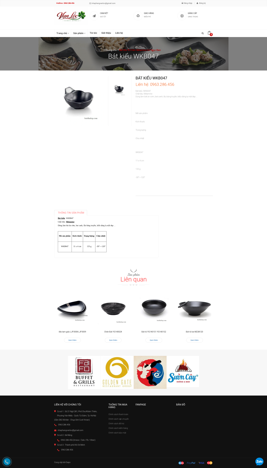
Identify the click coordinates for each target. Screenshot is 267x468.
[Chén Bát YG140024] (113, 309)
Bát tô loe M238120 (194, 332)
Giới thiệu (106, 33)
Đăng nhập (188, 3)
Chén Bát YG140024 (113, 332)
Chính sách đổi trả (116, 423)
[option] (119, 89)
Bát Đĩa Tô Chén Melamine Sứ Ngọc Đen (140, 50)
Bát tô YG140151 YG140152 (154, 332)
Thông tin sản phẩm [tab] (71, 212)
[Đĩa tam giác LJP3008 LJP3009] (72, 309)
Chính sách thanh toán (118, 414)
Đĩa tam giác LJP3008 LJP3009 (72, 332)
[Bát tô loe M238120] (194, 309)
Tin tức (93, 33)
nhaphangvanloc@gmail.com (103, 3)
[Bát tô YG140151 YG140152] (154, 309)
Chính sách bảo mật (117, 433)
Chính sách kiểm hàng (118, 428)
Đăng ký (202, 3)
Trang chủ (62, 33)
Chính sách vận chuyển (118, 419)
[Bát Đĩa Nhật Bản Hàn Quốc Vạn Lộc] (71, 16)
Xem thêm (72, 340)
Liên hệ (119, 33)
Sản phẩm (78, 33)
